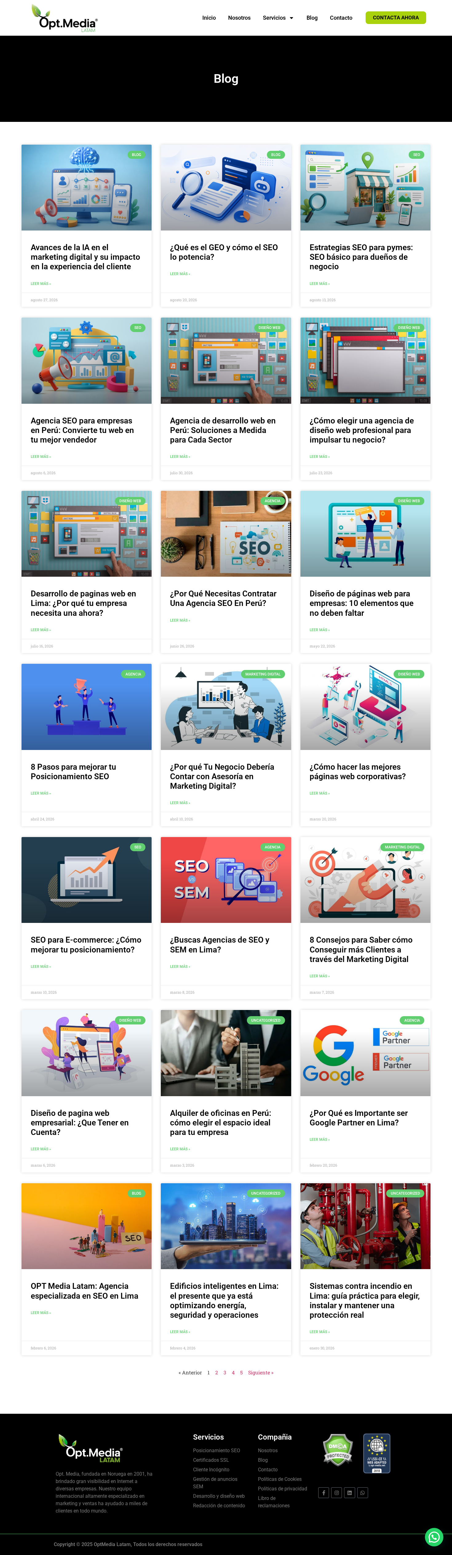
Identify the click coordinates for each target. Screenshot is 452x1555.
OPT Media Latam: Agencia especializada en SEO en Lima (84, 1290)
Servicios (274, 17)
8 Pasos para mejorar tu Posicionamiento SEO (73, 771)
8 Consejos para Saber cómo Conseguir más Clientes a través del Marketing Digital (361, 949)
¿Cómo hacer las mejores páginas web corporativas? (358, 771)
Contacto (341, 17)
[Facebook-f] (323, 1492)
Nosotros (239, 17)
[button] (434, 1537)
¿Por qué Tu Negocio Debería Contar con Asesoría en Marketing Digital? (222, 776)
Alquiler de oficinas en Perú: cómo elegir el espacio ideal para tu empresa (220, 1122)
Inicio (209, 17)
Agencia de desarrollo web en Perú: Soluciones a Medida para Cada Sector (223, 430)
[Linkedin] (349, 1492)
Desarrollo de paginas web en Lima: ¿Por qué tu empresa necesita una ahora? (83, 603)
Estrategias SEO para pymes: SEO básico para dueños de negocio (361, 257)
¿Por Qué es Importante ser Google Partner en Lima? (359, 1117)
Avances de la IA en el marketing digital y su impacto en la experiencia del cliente (85, 257)
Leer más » (41, 284)
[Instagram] (336, 1492)
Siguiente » (260, 1372)
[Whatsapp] (362, 1492)
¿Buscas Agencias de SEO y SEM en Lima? (219, 944)
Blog (312, 17)
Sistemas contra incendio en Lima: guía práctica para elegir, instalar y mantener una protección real (365, 1300)
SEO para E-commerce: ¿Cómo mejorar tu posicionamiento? (86, 944)
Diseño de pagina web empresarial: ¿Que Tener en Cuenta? (80, 1122)
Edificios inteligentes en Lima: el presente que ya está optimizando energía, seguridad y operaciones (224, 1300)
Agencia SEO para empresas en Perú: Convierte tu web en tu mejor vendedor (82, 430)
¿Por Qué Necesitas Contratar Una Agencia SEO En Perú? (223, 598)
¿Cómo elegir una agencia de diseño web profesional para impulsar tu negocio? (362, 430)
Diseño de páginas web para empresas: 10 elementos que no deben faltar (362, 603)
